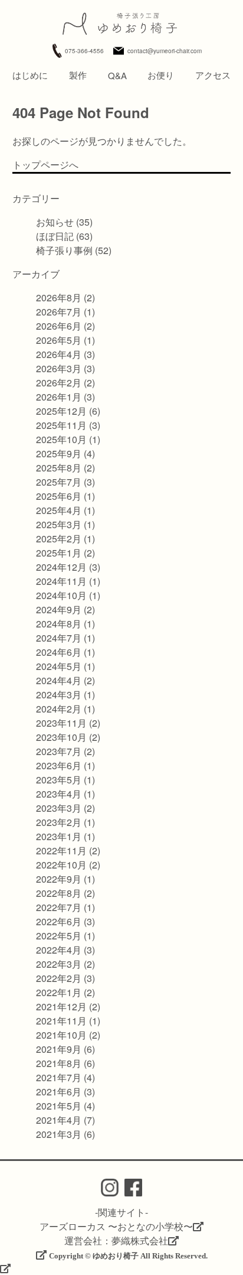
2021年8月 (58, 1063)
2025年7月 (58, 482)
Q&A (117, 75)
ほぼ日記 (55, 236)
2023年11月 (61, 723)
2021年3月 (58, 1134)
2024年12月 (61, 567)
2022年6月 (58, 921)
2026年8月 (58, 297)
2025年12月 (61, 411)
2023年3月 (58, 808)
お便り (160, 75)
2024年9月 (58, 609)
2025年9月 (58, 453)
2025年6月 (58, 496)
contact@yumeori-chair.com (164, 51)
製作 (78, 75)
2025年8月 (58, 467)
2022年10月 (61, 864)
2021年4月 (58, 1120)
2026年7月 (58, 311)
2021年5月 (58, 1106)
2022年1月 (58, 992)
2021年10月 (61, 1035)
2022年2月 (58, 978)
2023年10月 (61, 737)
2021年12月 (61, 1006)
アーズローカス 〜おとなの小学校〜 (116, 1226)
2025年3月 (58, 524)
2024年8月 (58, 623)
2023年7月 (58, 751)
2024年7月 (58, 638)
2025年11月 (61, 425)
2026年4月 (58, 354)
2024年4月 (58, 680)
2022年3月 (58, 964)
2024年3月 (58, 694)
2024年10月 (61, 595)
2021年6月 (58, 1091)
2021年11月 (61, 1020)
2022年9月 (58, 879)
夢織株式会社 (139, 1240)
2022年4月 (58, 950)
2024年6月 (58, 652)
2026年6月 (58, 326)
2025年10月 (61, 439)
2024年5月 (58, 666)
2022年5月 (58, 935)
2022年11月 (61, 850)
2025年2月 (58, 538)
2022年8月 (58, 893)
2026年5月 (58, 340)
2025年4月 (58, 510)
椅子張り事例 (64, 250)
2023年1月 (58, 836)
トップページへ (45, 164)
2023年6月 (58, 765)
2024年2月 (58, 708)
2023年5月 (58, 779)
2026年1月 (58, 397)
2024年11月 (61, 581)
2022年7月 (58, 907)
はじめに (30, 75)
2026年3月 (58, 368)
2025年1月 (58, 553)
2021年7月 (58, 1077)
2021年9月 (58, 1049)
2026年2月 (58, 382)
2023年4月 (58, 794)
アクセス (213, 75)
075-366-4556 (84, 51)
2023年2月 (58, 822)
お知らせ (55, 222)
